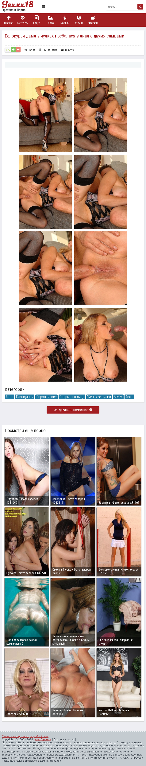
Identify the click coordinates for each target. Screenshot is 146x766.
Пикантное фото (21, 6)
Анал (9, 397)
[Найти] (140, 7)
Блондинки (24, 397)
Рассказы (93, 23)
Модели (64, 23)
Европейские (46, 397)
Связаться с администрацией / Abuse (25, 736)
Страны (79, 23)
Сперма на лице (72, 397)
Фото (51, 23)
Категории (22, 23)
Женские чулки (99, 397)
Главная (8, 23)
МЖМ (118, 397)
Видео (36, 23)
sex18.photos (43, 739)
